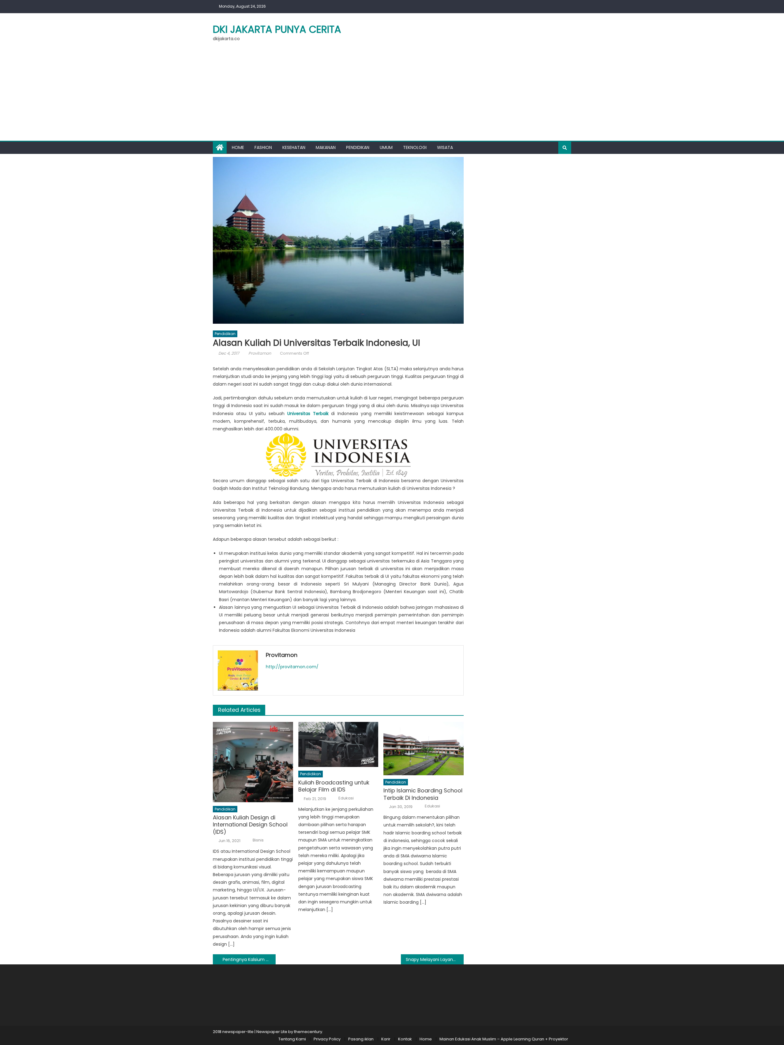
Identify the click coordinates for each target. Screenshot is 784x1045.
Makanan (326, 147)
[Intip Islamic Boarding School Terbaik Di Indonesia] (423, 748)
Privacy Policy (327, 1039)
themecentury (308, 1032)
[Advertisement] (392, 95)
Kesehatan (293, 147)
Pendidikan (357, 147)
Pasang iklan (361, 1039)
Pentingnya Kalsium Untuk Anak (249, 959)
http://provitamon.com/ (292, 667)
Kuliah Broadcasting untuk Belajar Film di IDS (333, 786)
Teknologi (415, 147)
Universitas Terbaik (308, 413)
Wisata (445, 147)
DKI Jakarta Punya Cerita (277, 29)
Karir (385, 1039)
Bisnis (258, 840)
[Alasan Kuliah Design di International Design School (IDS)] (253, 762)
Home (238, 147)
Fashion (263, 147)
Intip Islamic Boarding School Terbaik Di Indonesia (422, 794)
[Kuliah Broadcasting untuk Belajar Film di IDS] (338, 744)
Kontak (405, 1039)
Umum (386, 147)
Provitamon (259, 353)
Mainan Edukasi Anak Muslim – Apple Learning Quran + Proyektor (503, 1039)
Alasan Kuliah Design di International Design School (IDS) (250, 824)
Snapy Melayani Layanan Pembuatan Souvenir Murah (435, 959)
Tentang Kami (292, 1039)
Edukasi (346, 798)
